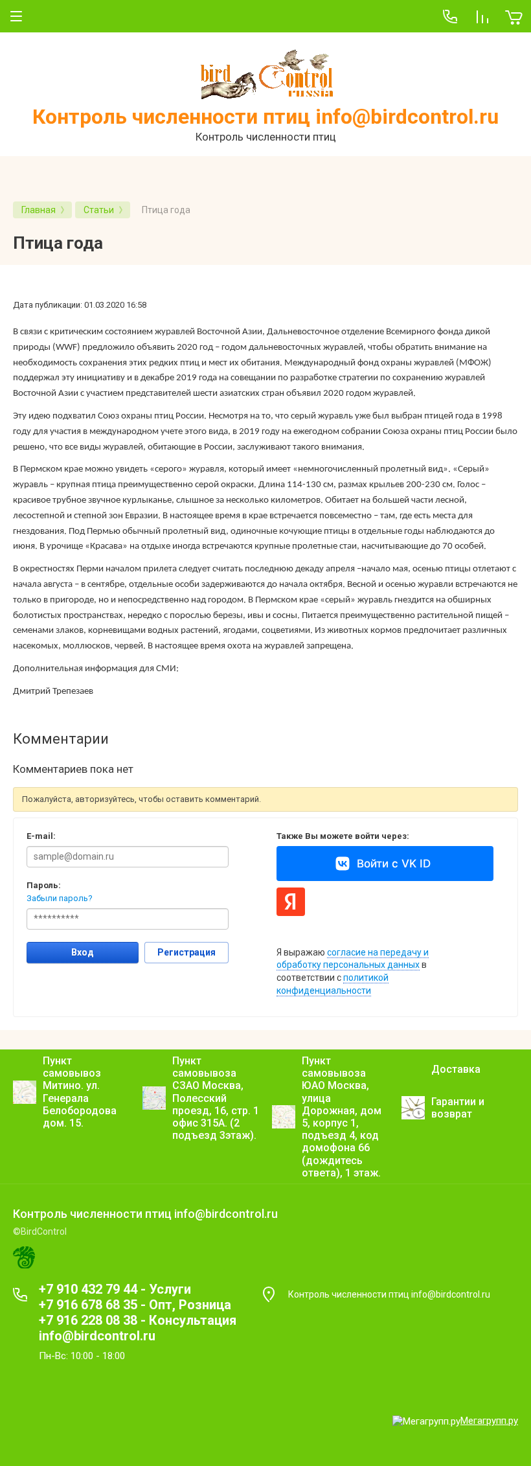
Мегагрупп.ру (489, 1420)
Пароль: (44, 885)
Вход (82, 952)
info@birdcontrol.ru (97, 1336)
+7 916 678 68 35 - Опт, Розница (135, 1304)
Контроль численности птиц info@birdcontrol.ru (265, 116)
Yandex (291, 902)
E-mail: (41, 836)
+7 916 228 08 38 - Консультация (137, 1320)
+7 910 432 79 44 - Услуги (115, 1289)
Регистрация (186, 952)
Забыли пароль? (60, 898)
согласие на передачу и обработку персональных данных (353, 958)
